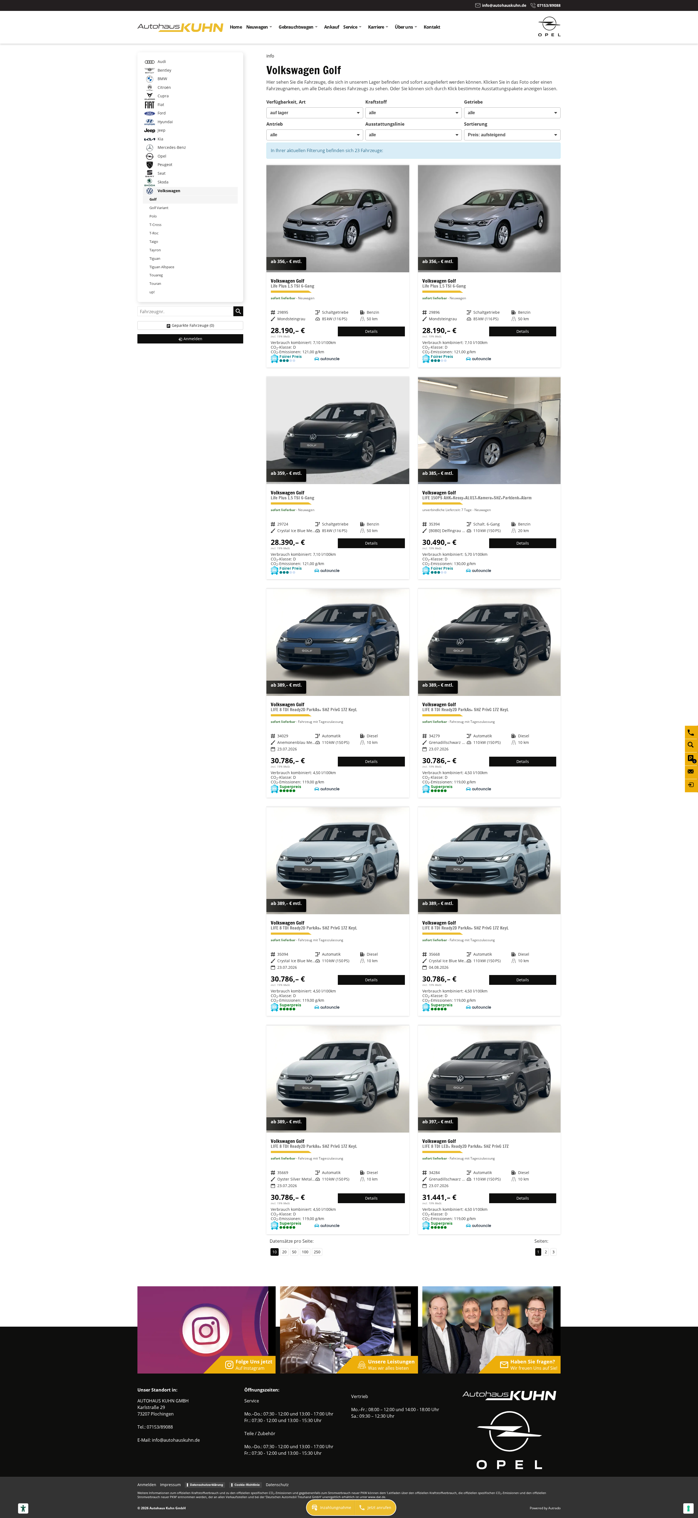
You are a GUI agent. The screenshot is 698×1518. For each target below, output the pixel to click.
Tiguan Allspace (161, 266)
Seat (161, 173)
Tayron (155, 250)
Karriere (376, 27)
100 (305, 1251)
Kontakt (432, 27)
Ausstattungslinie (384, 124)
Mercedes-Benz (171, 147)
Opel (161, 156)
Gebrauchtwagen (296, 27)
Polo (153, 216)
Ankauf (331, 27)
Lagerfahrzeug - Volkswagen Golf (337, 266)
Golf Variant (159, 207)
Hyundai (165, 121)
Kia (160, 138)
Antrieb (274, 124)
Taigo (153, 241)
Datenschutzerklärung (206, 1485)
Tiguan (154, 258)
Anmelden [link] (192, 338)
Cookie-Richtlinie (247, 1485)
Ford (161, 113)
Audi (161, 61)
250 (317, 1251)
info (270, 56)
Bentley (164, 70)
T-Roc (153, 233)
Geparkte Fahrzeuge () (193, 325)
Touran (155, 283)
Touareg (156, 275)
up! (152, 291)
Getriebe (473, 102)
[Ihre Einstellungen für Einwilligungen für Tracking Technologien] (688, 1508)
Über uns (404, 27)
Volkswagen (168, 190)
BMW (162, 78)
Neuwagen (257, 27)
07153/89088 (160, 1427)
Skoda (163, 182)
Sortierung (475, 124)
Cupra (163, 95)
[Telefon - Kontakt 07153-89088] (691, 732)
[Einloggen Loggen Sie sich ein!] (691, 785)
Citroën (164, 87)
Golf (153, 199)
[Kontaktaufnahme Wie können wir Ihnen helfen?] (691, 772)
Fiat (160, 104)
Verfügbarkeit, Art (286, 102)
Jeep (161, 130)
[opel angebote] (549, 35)
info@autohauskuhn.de (176, 1440)
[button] (331, 1507)
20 (284, 1251)
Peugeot (164, 164)
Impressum (170, 1484)
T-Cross (155, 224)
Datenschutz (277, 1484)
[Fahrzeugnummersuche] (691, 745)
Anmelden (146, 1484)
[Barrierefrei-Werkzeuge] (23, 1508)
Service (350, 27)
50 (294, 1251)
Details (371, 331)
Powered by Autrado (545, 1508)
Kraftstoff (376, 102)
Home (236, 27)
